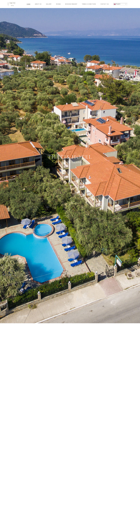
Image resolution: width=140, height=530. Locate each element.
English (118, 4)
